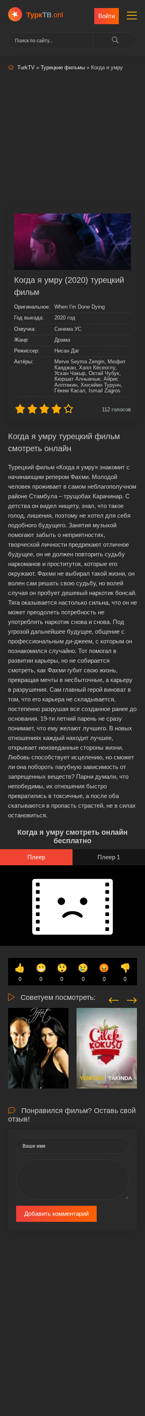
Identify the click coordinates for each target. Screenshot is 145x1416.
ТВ (44, 15)
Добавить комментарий (56, 1213)
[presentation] (114, 999)
